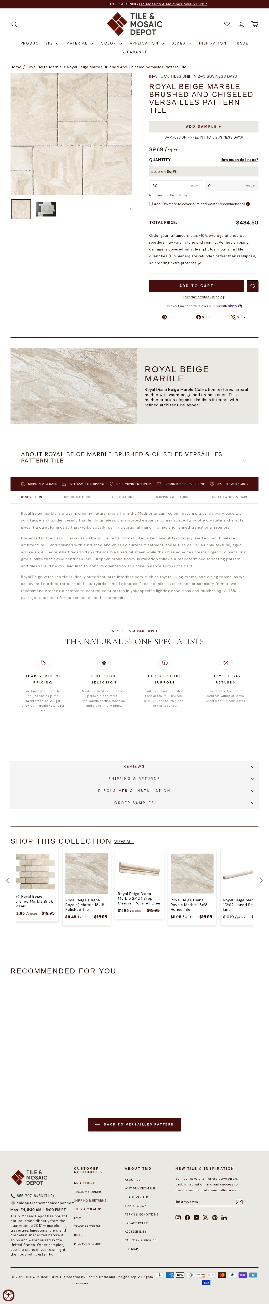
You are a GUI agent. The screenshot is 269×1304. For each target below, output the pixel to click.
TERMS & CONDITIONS (141, 1214)
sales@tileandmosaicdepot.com (45, 1203)
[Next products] (261, 880)
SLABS (179, 43)
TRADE (241, 43)
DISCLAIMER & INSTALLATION (134, 791)
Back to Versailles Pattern (138, 1124)
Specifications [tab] (77, 497)
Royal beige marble (44, 67)
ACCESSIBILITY (136, 1231)
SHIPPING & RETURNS (134, 778)
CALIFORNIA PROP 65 (141, 1240)
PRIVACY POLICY (137, 1223)
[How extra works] (247, 204)
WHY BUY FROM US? (140, 1188)
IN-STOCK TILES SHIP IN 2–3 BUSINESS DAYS (193, 76)
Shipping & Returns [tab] (173, 497)
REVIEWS (134, 766)
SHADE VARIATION (138, 1197)
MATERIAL (77, 43)
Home (16, 67)
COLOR (109, 43)
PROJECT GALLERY (88, 1244)
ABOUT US (132, 1180)
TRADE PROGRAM (87, 1226)
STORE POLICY (135, 1206)
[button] (134, 460)
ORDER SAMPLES (134, 803)
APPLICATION (145, 43)
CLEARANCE (134, 52)
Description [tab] (31, 497)
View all (124, 841)
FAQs (78, 1218)
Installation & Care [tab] (230, 497)
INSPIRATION (213, 43)
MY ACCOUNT (84, 1183)
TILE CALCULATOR (87, 1209)
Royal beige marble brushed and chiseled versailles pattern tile (127, 67)
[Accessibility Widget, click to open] (8, 1295)
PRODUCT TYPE (38, 43)
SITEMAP (131, 1249)
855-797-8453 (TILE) (35, 1196)
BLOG (78, 1235)
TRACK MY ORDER (87, 1192)
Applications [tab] (123, 497)
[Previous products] (8, 880)
